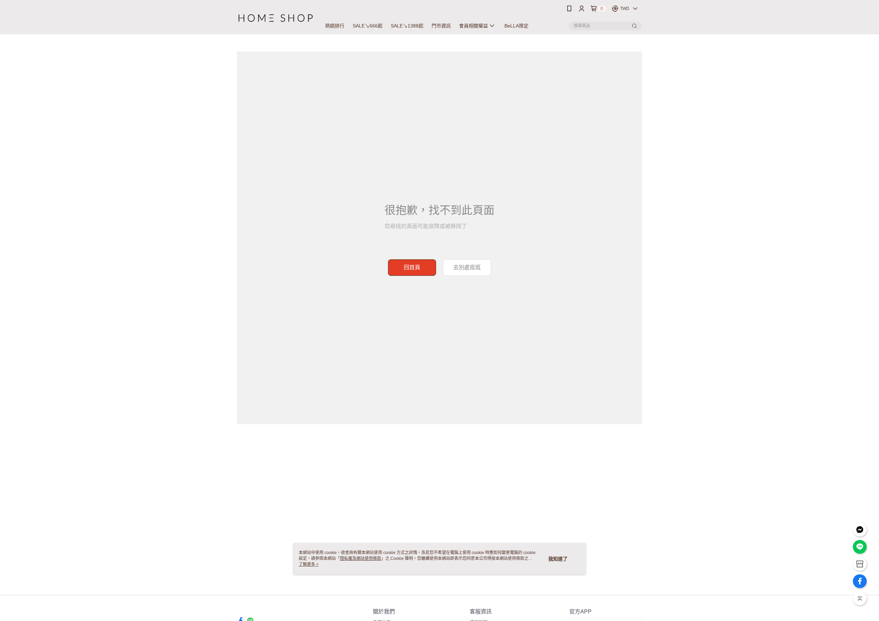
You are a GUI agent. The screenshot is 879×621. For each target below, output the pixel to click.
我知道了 (558, 559)
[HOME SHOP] (275, 18)
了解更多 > (309, 564)
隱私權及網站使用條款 (360, 558)
